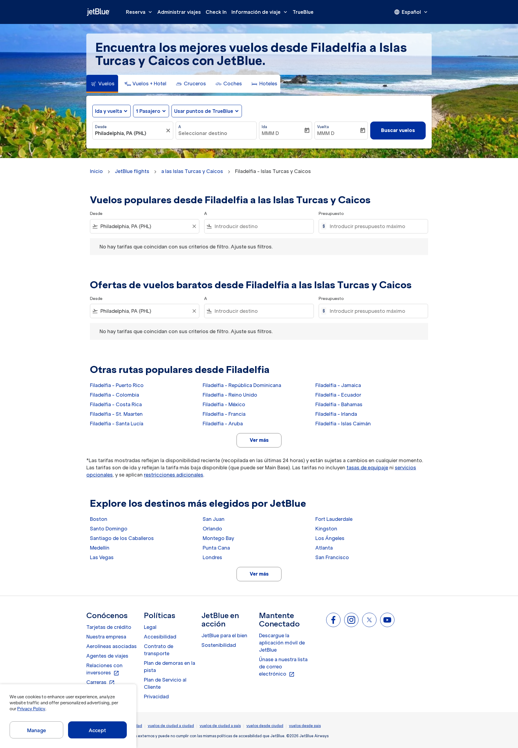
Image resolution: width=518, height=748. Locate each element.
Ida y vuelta (108, 111)
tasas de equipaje (367, 468)
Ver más (259, 440)
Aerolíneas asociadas (111, 646)
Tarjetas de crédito (108, 627)
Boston (98, 519)
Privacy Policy (31, 708)
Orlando (212, 529)
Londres (212, 557)
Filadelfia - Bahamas (338, 404)
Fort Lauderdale (334, 519)
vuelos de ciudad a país (220, 725)
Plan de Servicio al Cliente (165, 683)
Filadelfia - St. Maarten (116, 414)
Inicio (96, 171)
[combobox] (130, 133)
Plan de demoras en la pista (169, 666)
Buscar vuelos (398, 130)
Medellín (99, 548)
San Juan (214, 519)
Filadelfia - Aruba (223, 424)
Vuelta (323, 127)
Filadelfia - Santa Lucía (116, 424)
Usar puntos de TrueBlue (203, 111)
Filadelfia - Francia (224, 414)
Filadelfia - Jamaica (338, 385)
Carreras (100, 682)
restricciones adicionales (173, 475)
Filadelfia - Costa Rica (116, 404)
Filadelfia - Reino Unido (230, 395)
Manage (36, 730)
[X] (369, 620)
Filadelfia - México (224, 404)
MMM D (270, 133)
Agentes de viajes (107, 656)
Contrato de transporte (158, 649)
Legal (150, 627)
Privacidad (156, 697)
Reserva (139, 12)
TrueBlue (303, 12)
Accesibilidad (160, 637)
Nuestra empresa (106, 637)
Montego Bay (218, 538)
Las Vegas (102, 557)
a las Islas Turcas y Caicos (192, 171)
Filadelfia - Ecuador (338, 395)
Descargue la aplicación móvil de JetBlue (282, 642)
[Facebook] (333, 620)
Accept (97, 730)
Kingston (326, 529)
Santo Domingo (108, 529)
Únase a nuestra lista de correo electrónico (283, 666)
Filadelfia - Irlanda (336, 414)
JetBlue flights (132, 171)
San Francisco (332, 557)
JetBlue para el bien (224, 635)
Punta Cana (216, 548)
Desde (101, 127)
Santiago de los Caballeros (122, 538)
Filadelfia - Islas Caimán (343, 424)
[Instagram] (351, 620)
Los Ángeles (329, 538)
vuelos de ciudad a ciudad (171, 725)
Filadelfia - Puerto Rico (117, 385)
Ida (264, 127)
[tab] (102, 84)
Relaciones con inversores (104, 669)
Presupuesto (331, 213)
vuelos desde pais (305, 725)
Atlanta (324, 548)
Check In (216, 12)
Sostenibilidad (218, 645)
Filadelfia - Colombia (114, 395)
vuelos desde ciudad (264, 725)
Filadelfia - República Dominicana (242, 385)
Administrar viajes (179, 12)
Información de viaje (259, 12)
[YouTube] (387, 620)
